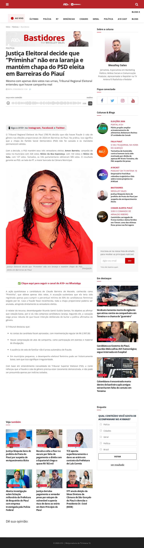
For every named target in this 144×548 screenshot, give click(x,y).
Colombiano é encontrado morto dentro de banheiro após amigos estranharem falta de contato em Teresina (114, 386)
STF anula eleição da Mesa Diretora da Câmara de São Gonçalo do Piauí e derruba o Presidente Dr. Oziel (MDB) (79, 499)
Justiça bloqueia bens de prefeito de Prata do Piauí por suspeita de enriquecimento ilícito (18, 455)
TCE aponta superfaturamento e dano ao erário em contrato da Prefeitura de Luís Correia (78, 457)
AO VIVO (19, 18)
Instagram (34, 127)
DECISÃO (42, 485)
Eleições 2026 (118, 121)
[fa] (133, 100)
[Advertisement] (49, 399)
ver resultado (117, 464)
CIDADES (84, 19)
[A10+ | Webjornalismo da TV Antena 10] (72, 4)
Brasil (105, 449)
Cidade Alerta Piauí (121, 208)
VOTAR (117, 456)
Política (106, 443)
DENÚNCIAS (69, 19)
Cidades (106, 430)
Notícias (15, 27)
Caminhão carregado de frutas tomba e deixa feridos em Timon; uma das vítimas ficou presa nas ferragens (124, 221)
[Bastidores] (49, 38)
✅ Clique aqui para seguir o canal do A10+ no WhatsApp (49, 283)
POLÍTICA (108, 19)
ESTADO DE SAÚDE (107, 339)
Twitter (60, 127)
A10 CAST (122, 19)
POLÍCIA (47, 19)
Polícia (106, 424)
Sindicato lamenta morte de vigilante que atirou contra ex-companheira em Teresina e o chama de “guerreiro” (117, 313)
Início (8, 27)
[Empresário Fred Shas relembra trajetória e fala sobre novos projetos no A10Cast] (102, 174)
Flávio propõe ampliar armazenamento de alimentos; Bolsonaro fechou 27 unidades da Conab (124, 131)
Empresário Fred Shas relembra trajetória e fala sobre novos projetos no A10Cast (122, 177)
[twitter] (112, 100)
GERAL (96, 19)
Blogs (135, 19)
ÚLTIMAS (34, 19)
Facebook (47, 127)
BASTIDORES (13, 445)
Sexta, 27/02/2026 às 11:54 (17, 89)
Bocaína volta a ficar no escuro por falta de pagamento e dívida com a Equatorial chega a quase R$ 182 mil (49, 457)
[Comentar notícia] (30, 89)
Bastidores (25, 27)
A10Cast (115, 167)
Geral (105, 437)
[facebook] (102, 100)
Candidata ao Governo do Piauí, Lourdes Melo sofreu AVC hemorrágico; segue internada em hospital (117, 349)
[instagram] (122, 100)
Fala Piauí (116, 141)
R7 (57, 19)
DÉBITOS (42, 445)
